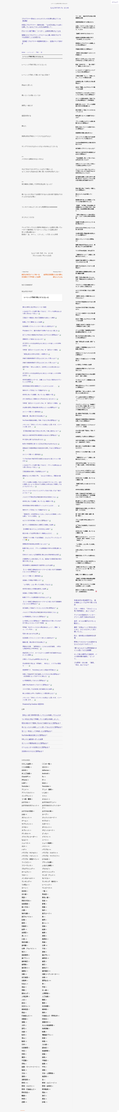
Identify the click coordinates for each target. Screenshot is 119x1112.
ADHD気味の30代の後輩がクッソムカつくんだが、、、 (40, 386)
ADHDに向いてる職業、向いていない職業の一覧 (38, 395)
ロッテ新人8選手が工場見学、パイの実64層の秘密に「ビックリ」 (85, 656)
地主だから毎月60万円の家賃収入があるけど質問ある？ (40, 435)
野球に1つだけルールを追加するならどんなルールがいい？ (85, 643)
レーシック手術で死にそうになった (36, 297)
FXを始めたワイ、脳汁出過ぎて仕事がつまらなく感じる (40, 331)
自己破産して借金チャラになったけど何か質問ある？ (39, 608)
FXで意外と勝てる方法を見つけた (33, 439)
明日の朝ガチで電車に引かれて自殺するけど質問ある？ (41, 723)
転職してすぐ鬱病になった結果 (32, 322)
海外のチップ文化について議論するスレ (35, 390)
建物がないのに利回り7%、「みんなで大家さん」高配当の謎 (42, 476)
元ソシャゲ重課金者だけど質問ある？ (35, 743)
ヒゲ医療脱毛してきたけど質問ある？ (34, 616)
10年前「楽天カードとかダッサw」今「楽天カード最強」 (41, 350)
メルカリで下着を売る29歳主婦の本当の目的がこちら (39, 497)
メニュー (115, 2)
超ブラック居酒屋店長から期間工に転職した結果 (38, 525)
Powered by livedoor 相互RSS (33, 704)
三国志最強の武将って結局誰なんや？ (34, 471)
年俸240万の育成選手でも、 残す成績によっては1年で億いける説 (85, 602)
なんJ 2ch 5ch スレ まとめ (59, 8)
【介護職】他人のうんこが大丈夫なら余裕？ (36, 529)
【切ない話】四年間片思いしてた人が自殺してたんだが (41, 715)
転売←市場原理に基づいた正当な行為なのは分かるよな (40, 444)
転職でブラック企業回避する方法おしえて (36, 597)
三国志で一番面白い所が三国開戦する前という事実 (39, 318)
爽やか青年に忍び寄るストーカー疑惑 (34, 307)
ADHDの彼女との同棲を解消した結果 (34, 589)
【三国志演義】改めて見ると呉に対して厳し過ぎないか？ (41, 431)
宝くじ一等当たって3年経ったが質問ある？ (37, 731)
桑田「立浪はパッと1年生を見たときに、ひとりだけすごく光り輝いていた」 (85, 629)
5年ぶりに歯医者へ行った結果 (32, 739)
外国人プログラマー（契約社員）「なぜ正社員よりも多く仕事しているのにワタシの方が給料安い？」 (42, 26)
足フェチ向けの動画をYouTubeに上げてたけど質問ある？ (41, 335)
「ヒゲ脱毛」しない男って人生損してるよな (36, 584)
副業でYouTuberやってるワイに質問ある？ (36, 685)
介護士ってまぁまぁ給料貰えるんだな (34, 659)
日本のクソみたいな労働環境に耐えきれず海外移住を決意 (41, 555)
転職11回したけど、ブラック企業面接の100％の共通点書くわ (42, 548)
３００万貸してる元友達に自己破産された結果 (37, 689)
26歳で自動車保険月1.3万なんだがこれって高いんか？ (40, 358)
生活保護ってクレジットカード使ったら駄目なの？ (39, 326)
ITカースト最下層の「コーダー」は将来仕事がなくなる (41, 31)
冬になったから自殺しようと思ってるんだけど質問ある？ (42, 727)
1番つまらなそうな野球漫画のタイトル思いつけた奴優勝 (85, 649)
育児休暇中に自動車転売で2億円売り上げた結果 (38, 565)
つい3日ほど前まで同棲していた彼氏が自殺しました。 (41, 719)
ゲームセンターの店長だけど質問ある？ (36, 747)
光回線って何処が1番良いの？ (32, 580)
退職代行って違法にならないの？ (33, 339)
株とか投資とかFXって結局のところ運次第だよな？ (39, 693)
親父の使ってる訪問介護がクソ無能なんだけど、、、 (39, 533)
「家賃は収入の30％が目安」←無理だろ (35, 354)
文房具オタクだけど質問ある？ (33, 751)
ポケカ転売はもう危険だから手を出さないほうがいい (39, 399)
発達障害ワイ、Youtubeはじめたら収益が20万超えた (39, 670)
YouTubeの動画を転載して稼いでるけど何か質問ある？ (40, 420)
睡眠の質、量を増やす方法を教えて (34, 416)
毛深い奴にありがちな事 (30, 634)
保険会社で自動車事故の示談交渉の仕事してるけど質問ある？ (42, 448)
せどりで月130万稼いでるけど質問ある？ (36, 520)
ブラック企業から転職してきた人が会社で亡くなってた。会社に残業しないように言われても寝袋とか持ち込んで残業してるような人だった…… (42, 484)
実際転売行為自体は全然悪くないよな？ (35, 544)
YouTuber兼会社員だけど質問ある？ (34, 735)
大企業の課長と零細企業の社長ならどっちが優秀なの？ (40, 407)
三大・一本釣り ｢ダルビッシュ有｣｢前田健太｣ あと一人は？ (85, 610)
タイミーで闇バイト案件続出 (32, 412)
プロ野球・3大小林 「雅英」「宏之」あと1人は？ (84, 664)
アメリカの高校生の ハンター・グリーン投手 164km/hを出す (85, 616)
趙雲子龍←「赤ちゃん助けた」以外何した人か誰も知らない (41, 367)
